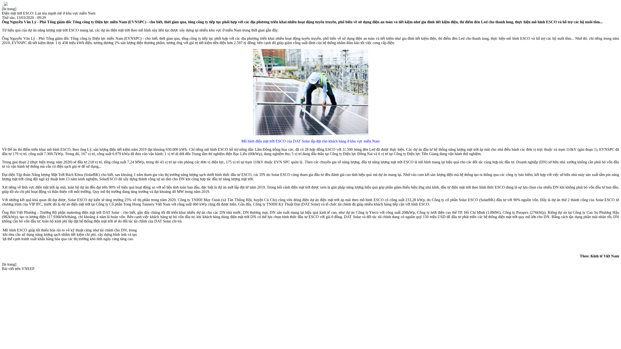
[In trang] (9, 9)
